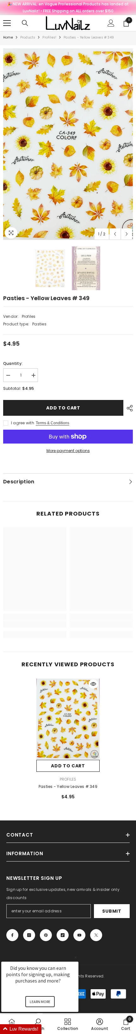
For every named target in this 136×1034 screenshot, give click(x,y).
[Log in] (111, 23)
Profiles (29, 316)
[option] (68, 144)
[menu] (7, 23)
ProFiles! (49, 37)
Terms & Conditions (52, 423)
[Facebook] (12, 935)
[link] (34, 624)
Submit (111, 911)
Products (27, 37)
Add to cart (63, 408)
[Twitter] (96, 935)
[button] (115, 233)
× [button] (75, 957)
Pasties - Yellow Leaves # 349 (68, 786)
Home (8, 37)
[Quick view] (93, 684)
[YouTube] (79, 935)
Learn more (40, 1001)
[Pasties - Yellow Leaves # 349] (68, 719)
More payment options (68, 450)
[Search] (25, 23)
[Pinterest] (46, 935)
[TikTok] (63, 935)
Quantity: (12, 363)
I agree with (22, 423)
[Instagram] (29, 935)
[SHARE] (128, 408)
